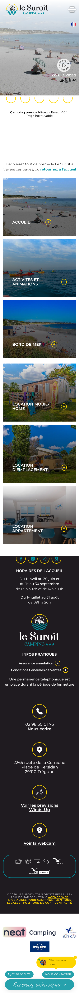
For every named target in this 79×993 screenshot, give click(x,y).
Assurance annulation (36, 663)
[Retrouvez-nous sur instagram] (39, 98)
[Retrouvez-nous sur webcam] (68, 98)
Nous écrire (39, 729)
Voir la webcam (40, 843)
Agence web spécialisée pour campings (38, 899)
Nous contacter (58, 974)
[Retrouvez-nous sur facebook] (25, 98)
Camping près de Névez (29, 112)
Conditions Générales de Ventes (36, 670)
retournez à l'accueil (58, 169)
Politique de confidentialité (47, 902)
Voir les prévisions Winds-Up (39, 807)
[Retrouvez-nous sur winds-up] (53, 98)
